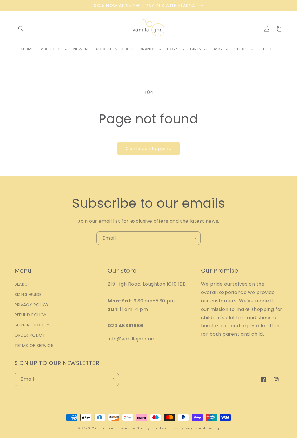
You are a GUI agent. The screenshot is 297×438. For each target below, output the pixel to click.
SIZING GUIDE (28, 295)
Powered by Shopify (133, 428)
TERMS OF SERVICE (34, 345)
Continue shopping (149, 148)
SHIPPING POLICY (32, 325)
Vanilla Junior (104, 428)
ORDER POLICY (30, 335)
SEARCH (23, 284)
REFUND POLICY (31, 315)
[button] (21, 28)
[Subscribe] (194, 238)
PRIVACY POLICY (32, 305)
